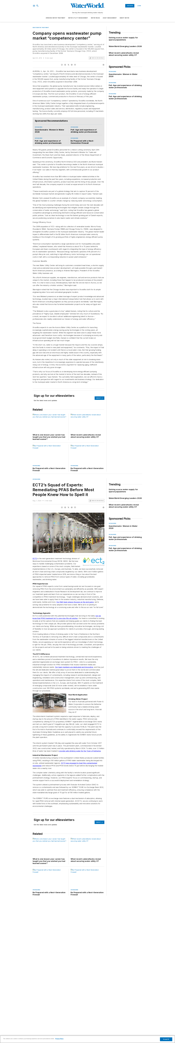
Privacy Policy (59, 1038)
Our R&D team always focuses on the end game (75, 602)
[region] (87, 1039)
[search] (37, 5)
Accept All (166, 1039)
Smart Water (124, 18)
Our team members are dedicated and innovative (74, 669)
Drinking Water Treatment (55, 18)
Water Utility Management (78, 18)
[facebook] (62, 65)
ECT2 (35, 558)
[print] (103, 65)
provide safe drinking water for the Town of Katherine (80, 755)
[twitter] (68, 65)
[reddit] (72, 65)
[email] (75, 65)
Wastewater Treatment (41, 27)
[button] (34, 5)
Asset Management (110, 18)
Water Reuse (95, 18)
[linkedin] (65, 65)
